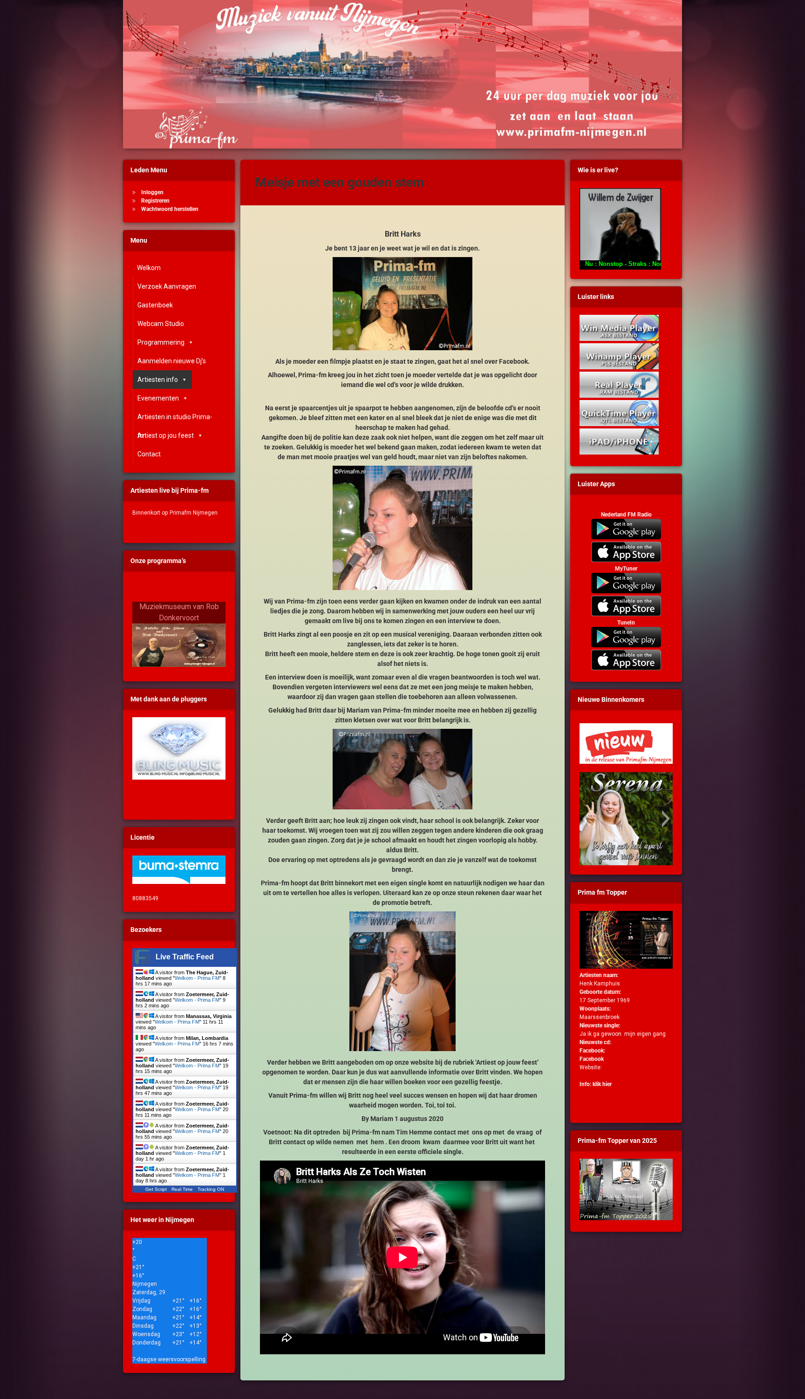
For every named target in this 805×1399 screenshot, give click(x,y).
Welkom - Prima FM (197, 978)
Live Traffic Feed (185, 957)
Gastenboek (155, 305)
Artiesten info (157, 379)
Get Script (156, 1189)
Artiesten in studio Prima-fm (174, 419)
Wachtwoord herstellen (169, 209)
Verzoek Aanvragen (166, 286)
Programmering (160, 342)
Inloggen (152, 192)
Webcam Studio (160, 323)
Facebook (592, 1059)
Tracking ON (211, 1189)
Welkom (149, 268)
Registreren (155, 200)
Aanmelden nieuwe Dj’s (171, 361)
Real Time (182, 1189)
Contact (149, 454)
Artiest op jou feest (165, 435)
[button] (586, 818)
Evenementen (158, 398)
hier (607, 1084)
